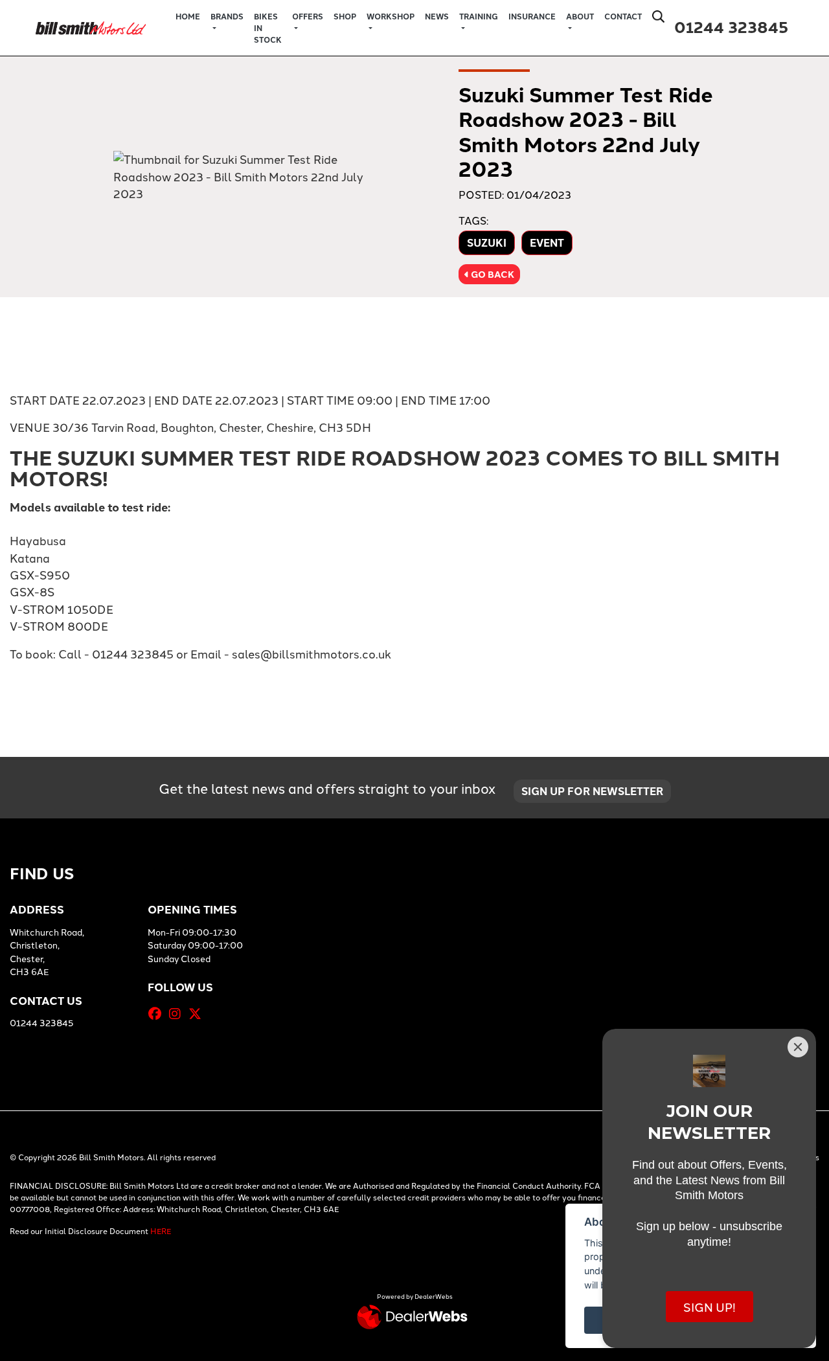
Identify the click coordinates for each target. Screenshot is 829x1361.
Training (478, 16)
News (437, 16)
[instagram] (178, 1013)
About (580, 16)
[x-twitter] (198, 1013)
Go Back (491, 273)
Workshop (390, 16)
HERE (160, 1230)
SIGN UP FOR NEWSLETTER (592, 790)
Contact (623, 16)
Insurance (532, 16)
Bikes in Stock (268, 27)
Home (188, 16)
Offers (307, 16)
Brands (227, 16)
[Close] (798, 1047)
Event (547, 242)
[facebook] (158, 1013)
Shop (345, 16)
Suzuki (486, 242)
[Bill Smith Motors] (90, 25)
